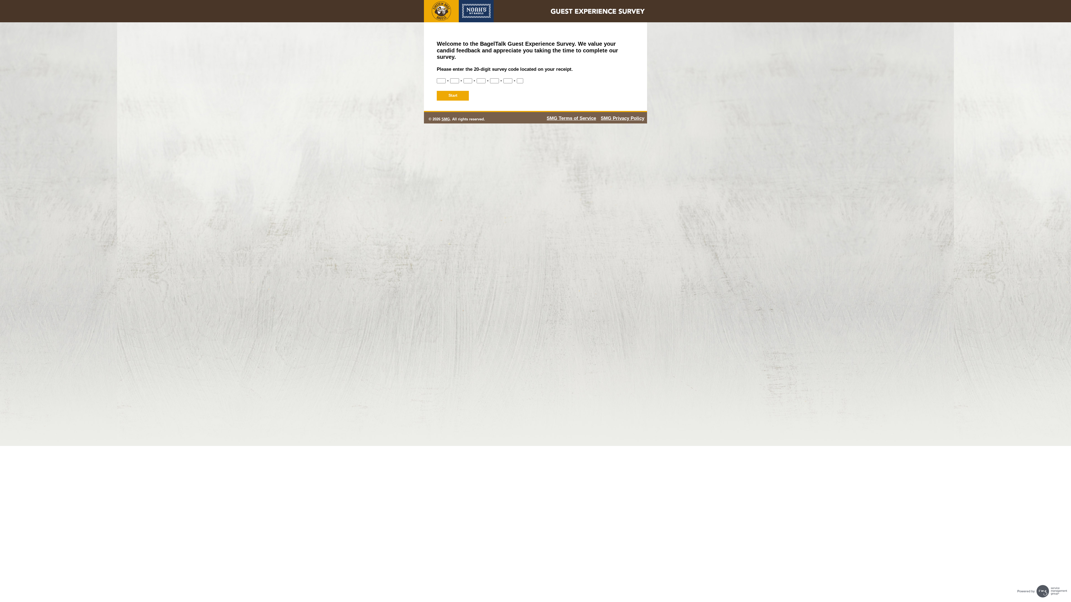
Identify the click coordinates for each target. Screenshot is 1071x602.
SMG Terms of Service (571, 118)
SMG (446, 119)
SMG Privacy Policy (622, 118)
